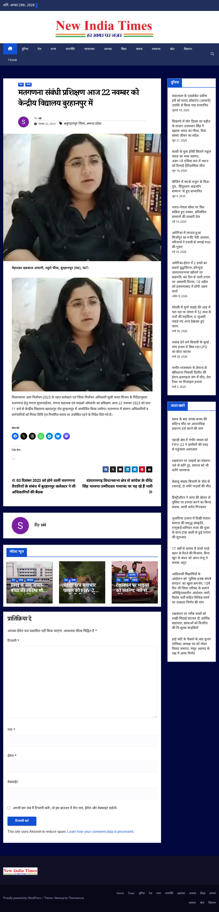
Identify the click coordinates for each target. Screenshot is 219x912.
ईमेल (12, 756)
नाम (11, 730)
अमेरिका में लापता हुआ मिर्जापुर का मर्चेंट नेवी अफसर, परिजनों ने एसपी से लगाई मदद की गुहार (191, 240)
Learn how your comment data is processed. (100, 832)
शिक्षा (124, 49)
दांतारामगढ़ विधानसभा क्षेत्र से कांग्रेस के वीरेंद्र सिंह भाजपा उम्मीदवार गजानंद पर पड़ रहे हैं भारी (117, 483)
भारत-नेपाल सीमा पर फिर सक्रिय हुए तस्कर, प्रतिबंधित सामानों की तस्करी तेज (189, 212)
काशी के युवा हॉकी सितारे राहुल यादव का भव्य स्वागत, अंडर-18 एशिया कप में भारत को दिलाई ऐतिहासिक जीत (191, 159)
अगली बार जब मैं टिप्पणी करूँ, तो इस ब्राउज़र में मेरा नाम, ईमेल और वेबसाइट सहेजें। (65, 808)
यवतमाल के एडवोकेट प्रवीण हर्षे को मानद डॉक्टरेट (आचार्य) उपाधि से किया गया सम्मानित (191, 101)
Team (12, 60)
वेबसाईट (12, 782)
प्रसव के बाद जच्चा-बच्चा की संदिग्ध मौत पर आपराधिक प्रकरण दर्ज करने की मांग (189, 424)
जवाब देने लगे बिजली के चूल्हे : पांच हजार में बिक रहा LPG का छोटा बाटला (191, 347)
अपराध (108, 49)
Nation (121, 575)
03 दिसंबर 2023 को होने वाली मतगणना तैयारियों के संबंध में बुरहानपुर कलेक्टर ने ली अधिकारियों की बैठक (43, 486)
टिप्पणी (13, 641)
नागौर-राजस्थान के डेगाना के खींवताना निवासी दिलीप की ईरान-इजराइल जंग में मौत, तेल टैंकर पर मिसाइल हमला (191, 375)
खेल (172, 49)
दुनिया (25, 49)
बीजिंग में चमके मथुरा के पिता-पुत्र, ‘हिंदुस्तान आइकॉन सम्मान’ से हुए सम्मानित (191, 187)
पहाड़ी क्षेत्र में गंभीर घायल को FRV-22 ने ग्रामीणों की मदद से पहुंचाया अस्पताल (190, 445)
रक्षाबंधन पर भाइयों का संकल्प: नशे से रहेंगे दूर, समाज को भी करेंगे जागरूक (191, 466)
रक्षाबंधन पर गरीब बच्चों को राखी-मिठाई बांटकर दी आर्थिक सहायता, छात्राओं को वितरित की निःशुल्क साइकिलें (191, 621)
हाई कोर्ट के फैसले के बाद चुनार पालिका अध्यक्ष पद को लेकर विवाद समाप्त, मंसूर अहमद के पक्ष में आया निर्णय (191, 646)
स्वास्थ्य (156, 49)
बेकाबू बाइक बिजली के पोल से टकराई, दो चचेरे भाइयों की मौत (191, 484)
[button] (212, 54)
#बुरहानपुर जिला (74, 124)
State (143, 575)
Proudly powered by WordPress (22, 898)
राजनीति (70, 49)
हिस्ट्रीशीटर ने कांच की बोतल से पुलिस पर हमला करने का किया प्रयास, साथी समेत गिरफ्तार (191, 503)
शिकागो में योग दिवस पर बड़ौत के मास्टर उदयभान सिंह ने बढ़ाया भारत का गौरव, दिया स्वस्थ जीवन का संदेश (191, 129)
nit (40, 119)
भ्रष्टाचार (89, 49)
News (132, 575)
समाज (139, 49)
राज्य (53, 49)
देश (39, 49)
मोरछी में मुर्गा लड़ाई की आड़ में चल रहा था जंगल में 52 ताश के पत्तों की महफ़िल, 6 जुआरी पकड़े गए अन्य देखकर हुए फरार (191, 317)
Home (120, 893)
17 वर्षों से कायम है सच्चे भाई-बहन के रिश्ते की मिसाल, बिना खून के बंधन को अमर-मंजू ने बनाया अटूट (191, 556)
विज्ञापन (188, 49)
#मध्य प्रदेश (94, 124)
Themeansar (76, 898)
